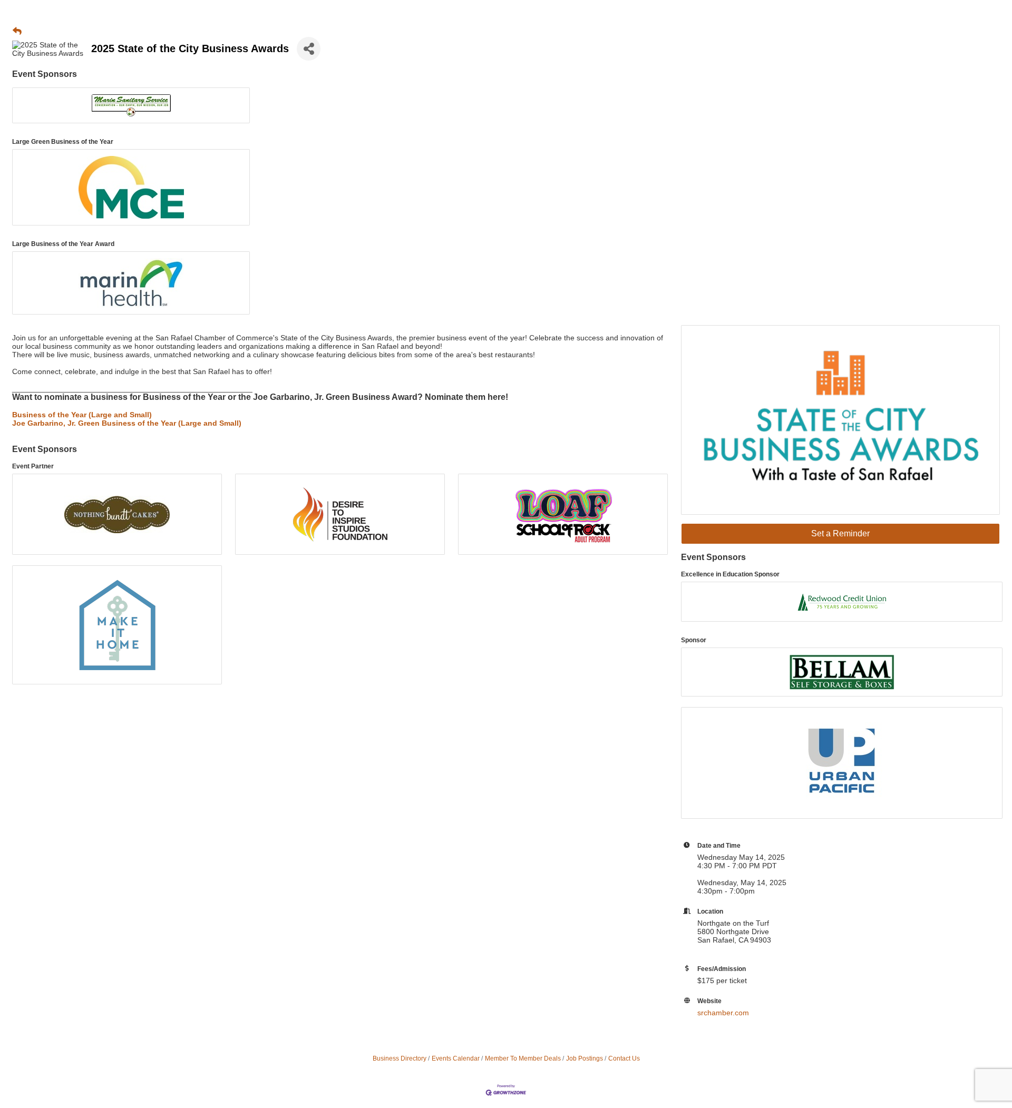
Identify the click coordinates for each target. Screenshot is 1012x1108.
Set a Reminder (840, 533)
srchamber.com (723, 1012)
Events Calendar (456, 1058)
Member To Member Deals (523, 1058)
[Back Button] (17, 31)
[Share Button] (308, 49)
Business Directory (399, 1058)
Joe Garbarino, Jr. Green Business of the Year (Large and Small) (126, 423)
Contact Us (624, 1058)
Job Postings (584, 1058)
